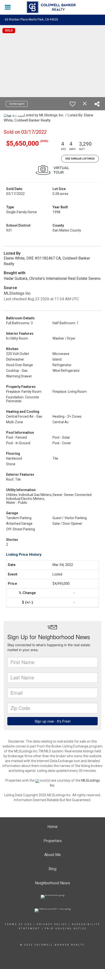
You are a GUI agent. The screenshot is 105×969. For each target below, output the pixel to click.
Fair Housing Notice (66, 928)
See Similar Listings (80, 158)
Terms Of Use (18, 924)
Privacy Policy (52, 924)
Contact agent (16, 103)
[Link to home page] (52, 7)
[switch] (72, 104)
